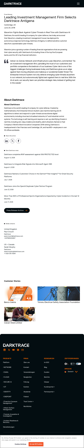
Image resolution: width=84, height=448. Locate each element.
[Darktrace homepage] (18, 345)
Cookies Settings (20, 444)
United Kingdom (10, 229)
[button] (78, 3)
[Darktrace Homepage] (13, 4)
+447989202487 (9, 238)
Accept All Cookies (36, 444)
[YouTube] (13, 349)
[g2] (18, 349)
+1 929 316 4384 (10, 253)
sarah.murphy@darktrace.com (14, 251)
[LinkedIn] (4, 349)
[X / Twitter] (9, 349)
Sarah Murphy (9, 247)
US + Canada (9, 245)
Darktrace (7, 234)
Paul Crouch (9, 232)
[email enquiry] (22, 349)
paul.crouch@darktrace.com (13, 236)
